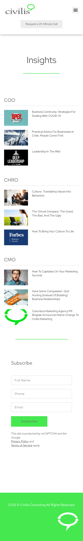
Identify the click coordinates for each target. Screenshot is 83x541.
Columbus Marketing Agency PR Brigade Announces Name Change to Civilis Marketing (55, 315)
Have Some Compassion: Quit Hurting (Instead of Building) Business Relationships (50, 295)
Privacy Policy (20, 441)
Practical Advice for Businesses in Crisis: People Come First (53, 134)
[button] (75, 10)
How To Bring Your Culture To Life (53, 231)
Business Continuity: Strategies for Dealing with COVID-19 (54, 114)
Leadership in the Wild (46, 151)
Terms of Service (21, 445)
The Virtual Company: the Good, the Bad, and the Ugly (53, 213)
